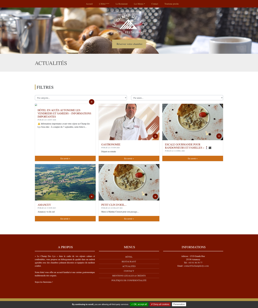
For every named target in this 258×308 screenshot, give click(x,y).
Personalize (179, 304)
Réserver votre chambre (129, 44)
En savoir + (65, 158)
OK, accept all (140, 304)
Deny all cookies (161, 304)
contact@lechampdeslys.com (196, 265)
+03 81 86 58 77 (195, 262)
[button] (139, 4)
